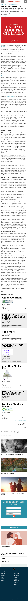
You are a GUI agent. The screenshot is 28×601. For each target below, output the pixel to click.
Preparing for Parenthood (13, 4)
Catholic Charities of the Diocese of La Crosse (13, 317)
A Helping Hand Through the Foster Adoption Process (13, 493)
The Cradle (8, 331)
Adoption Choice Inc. (11, 367)
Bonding (15, 577)
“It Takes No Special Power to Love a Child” (11, 550)
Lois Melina (5, 14)
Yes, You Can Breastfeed (7, 473)
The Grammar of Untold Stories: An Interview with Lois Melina (13, 554)
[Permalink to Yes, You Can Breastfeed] (14, 465)
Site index (14, 569)
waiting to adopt (10, 96)
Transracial (16, 581)
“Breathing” (4, 558)
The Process (3, 4)
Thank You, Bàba (5, 561)
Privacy (2, 580)
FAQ (2, 577)
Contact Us (3, 575)
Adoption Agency (6, 304)
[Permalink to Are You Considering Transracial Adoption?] (14, 446)
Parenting (16, 584)
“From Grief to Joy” (5, 546)
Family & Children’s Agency (13, 405)
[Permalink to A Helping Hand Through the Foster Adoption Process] (14, 484)
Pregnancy (3, 75)
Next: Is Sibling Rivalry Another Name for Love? (22, 425)
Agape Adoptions (12, 297)
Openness (16, 582)
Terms (2, 578)
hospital (3, 47)
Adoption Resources (8, 16)
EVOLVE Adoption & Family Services (13, 393)
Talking (15, 579)
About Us (3, 573)
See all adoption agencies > (21, 420)
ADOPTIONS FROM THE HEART (12, 345)
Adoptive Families (14, 1)
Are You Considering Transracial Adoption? (12, 454)
